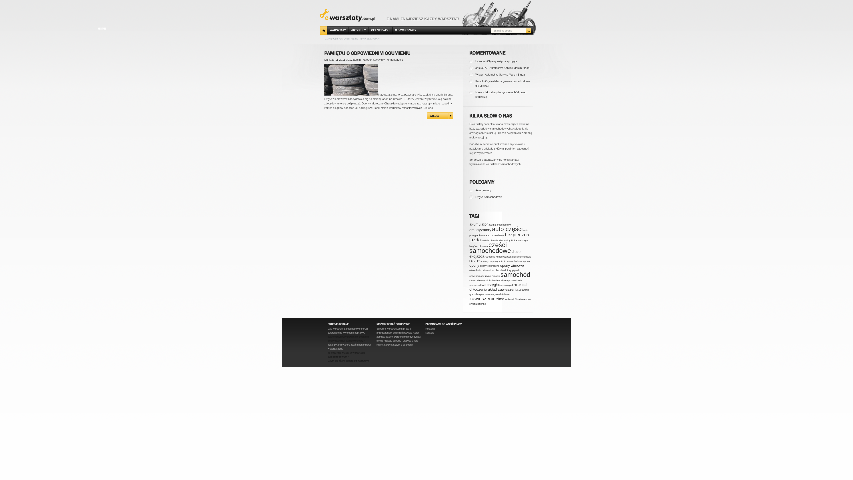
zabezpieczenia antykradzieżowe (492, 294)
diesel (516, 252)
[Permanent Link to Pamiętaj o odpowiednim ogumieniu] (367, 52)
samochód (515, 274)
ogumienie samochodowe (508, 261)
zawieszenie (482, 298)
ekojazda (476, 256)
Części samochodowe (488, 197)
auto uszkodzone (495, 235)
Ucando (480, 61)
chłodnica (483, 246)
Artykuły (358, 30)
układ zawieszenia (503, 289)
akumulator (478, 224)
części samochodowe (490, 247)
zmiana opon (524, 299)
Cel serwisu (380, 30)
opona (526, 261)
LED (478, 261)
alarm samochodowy (499, 224)
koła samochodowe (520, 256)
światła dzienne (477, 303)
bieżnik (485, 240)
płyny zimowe (492, 276)
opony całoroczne (489, 265)
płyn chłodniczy (503, 270)
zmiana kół (510, 299)
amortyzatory (480, 230)
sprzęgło (491, 285)
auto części (507, 229)
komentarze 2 (395, 59)
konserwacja (503, 256)
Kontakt (429, 332)
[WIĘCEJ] (440, 115)
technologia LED (508, 285)
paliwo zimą (488, 270)
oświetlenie (475, 270)
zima (500, 299)
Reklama (430, 328)
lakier (472, 261)
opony (474, 265)
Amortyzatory (483, 190)
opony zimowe (512, 265)
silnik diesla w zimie (496, 280)
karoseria (490, 256)
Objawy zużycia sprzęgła (502, 61)
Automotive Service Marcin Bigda (510, 68)
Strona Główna (333, 38)
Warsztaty (338, 30)
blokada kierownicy (500, 240)
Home (323, 30)
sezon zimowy (477, 280)
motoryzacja (487, 261)
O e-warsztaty (405, 30)
